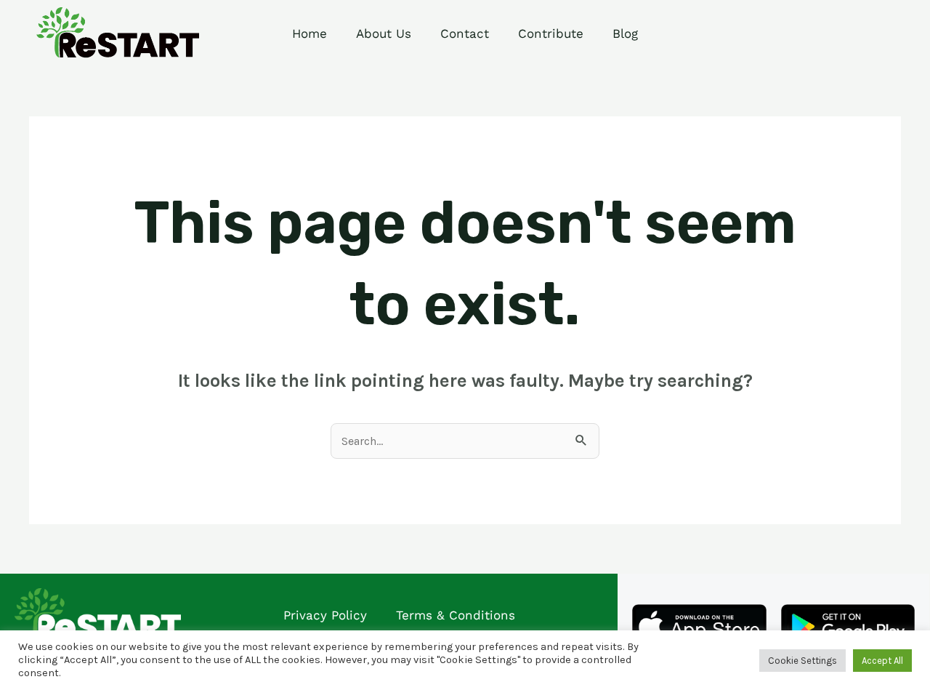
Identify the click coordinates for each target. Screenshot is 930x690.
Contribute (550, 33)
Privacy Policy (325, 615)
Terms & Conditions (455, 615)
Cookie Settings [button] (802, 660)
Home (309, 33)
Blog (625, 33)
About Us (383, 33)
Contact (464, 33)
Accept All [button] (882, 660)
